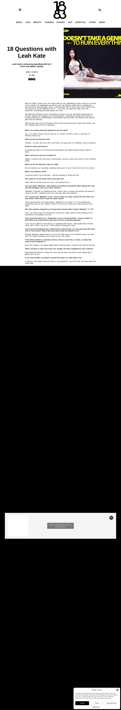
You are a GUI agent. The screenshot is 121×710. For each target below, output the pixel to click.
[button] (117, 690)
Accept (82, 703)
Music (28, 72)
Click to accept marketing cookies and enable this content (60, 525)
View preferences (111, 703)
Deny (96, 703)
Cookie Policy (95, 707)
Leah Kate (70, 103)
